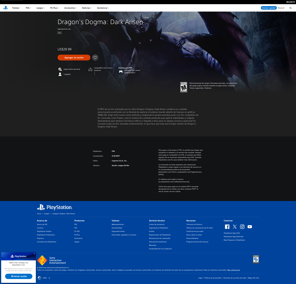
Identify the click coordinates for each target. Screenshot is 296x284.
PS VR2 (77, 231)
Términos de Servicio (194, 224)
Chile (45, 278)
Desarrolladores (192, 238)
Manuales (152, 245)
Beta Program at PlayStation (234, 240)
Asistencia (102, 8)
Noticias (86, 8)
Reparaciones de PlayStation (160, 235)
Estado (151, 231)
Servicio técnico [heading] (157, 220)
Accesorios (69, 8)
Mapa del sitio (253, 278)
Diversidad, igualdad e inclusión (124, 235)
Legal (200, 278)
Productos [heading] (79, 220)
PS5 (27, 8)
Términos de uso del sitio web (234, 278)
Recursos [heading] (191, 220)
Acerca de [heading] (42, 220)
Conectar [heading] (228, 220)
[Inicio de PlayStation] (5, 8)
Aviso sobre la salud (194, 235)
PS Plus (53, 8)
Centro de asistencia (156, 224)
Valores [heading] (115, 220)
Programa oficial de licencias (197, 242)
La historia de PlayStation (46, 242)
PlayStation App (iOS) (232, 233)
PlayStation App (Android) (233, 236)
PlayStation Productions (46, 235)
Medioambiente (118, 224)
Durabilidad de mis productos (160, 249)
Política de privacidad (213, 278)
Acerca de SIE (42, 224)
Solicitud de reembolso (158, 242)
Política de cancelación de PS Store (199, 228)
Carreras (40, 228)
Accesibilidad (117, 228)
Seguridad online (118, 231)
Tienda (15, 8)
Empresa (40, 238)
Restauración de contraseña (159, 238)
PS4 (75, 228)
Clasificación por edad (194, 231)
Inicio (39, 214)
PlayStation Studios (44, 231)
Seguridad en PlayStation (158, 228)
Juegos (39, 8)
